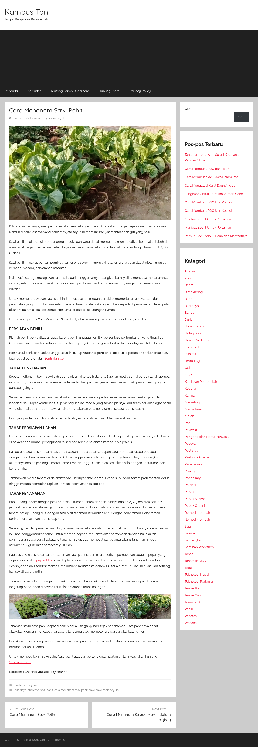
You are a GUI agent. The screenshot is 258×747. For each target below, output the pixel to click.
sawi (92, 690)
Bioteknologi (194, 292)
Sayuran (33, 685)
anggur (190, 278)
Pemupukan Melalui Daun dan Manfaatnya (216, 236)
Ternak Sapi (193, 595)
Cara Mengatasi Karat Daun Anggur (210, 185)
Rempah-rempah (197, 512)
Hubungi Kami (109, 91)
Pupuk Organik (196, 505)
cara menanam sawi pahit (71, 690)
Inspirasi (191, 354)
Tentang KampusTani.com (70, 91)
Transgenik (193, 602)
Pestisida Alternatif (198, 457)
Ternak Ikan (193, 588)
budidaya (20, 690)
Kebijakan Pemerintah (201, 382)
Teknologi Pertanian (199, 581)
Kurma (190, 395)
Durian (189, 319)
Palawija (191, 430)
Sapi (188, 526)
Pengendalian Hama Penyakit (207, 437)
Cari (188, 109)
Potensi (190, 485)
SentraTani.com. (55, 358)
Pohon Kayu (193, 478)
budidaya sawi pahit (40, 690)
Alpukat (190, 271)
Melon (189, 416)
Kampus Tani (27, 11)
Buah (188, 299)
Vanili (189, 609)
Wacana (191, 623)
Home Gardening (197, 340)
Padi (188, 423)
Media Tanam (195, 409)
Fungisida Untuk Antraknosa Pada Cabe (214, 194)
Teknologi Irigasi (197, 574)
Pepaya (190, 443)
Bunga (189, 312)
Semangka (193, 540)
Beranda (11, 91)
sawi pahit (102, 690)
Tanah (189, 554)
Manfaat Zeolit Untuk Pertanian (208, 219)
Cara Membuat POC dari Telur (207, 169)
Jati (187, 368)
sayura (114, 690)
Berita (189, 285)
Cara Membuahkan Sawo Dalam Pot (211, 177)
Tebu (188, 568)
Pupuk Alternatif (197, 499)
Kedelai (190, 388)
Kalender (34, 91)
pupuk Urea (44, 560)
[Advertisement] (129, 56)
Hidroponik (193, 333)
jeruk (188, 375)
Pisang (190, 471)
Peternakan (193, 464)
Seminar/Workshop (199, 547)
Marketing (192, 402)
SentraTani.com (20, 662)
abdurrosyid (56, 118)
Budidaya (20, 685)
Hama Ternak (194, 326)
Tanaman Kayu (195, 561)
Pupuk (189, 492)
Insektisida (192, 347)
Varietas (191, 616)
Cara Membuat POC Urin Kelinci (208, 202)
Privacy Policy (140, 91)
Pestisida (191, 450)
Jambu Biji (192, 361)
